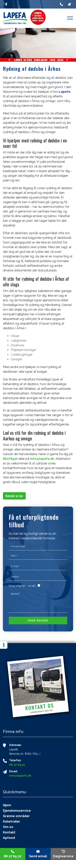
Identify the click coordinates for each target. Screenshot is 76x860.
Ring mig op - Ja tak (22, 585)
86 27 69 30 (17, 764)
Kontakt (9, 832)
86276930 (10, 459)
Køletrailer (11, 821)
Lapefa (64, 92)
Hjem (7, 805)
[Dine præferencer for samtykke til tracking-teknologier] (3, 645)
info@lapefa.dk (42, 459)
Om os (8, 827)
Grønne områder (16, 816)
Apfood (9, 837)
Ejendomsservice (17, 810)
